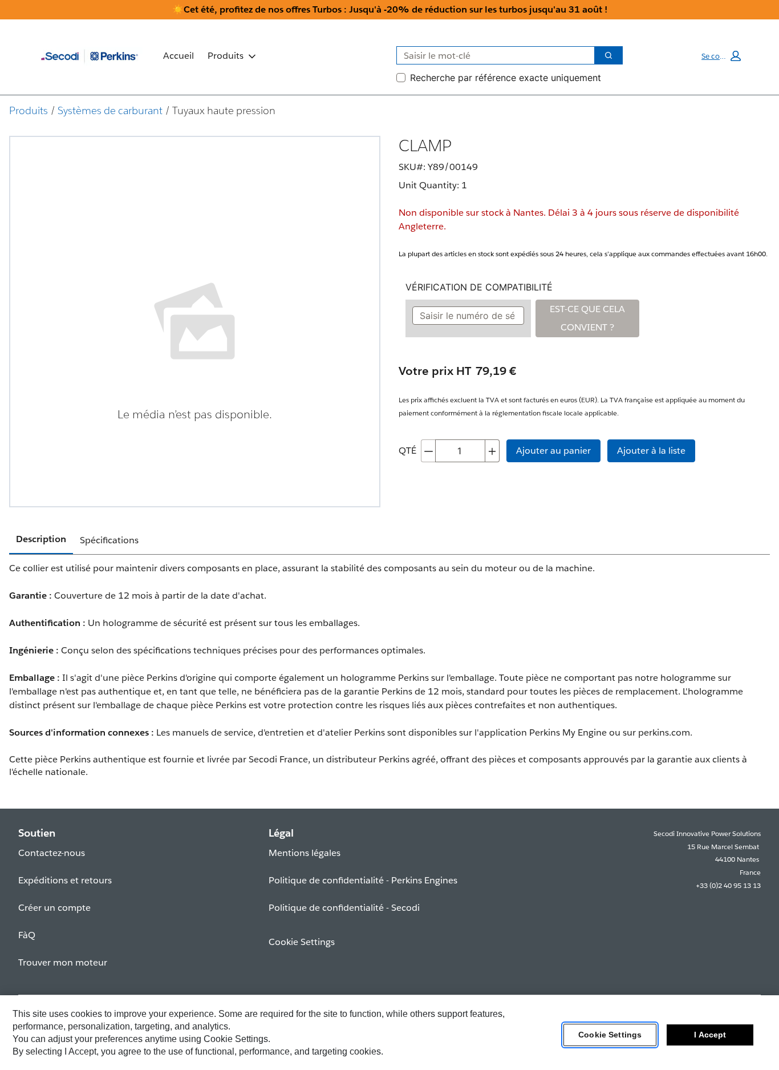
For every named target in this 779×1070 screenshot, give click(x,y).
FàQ (26, 935)
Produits (226, 56)
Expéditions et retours (65, 880)
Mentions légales (304, 853)
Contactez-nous (51, 853)
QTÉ (407, 451)
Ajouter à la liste (651, 451)
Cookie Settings (610, 1035)
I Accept (710, 1035)
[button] (721, 56)
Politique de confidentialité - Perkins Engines (363, 880)
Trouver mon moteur (62, 962)
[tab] (41, 540)
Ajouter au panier (553, 451)
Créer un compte (54, 908)
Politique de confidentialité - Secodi (344, 908)
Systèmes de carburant (110, 110)
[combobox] (491, 55)
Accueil (178, 56)
